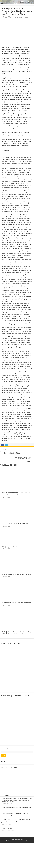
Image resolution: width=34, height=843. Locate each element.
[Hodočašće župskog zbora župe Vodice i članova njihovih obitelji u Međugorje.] (2, 827)
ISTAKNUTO (5, 17)
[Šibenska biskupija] (17, 2)
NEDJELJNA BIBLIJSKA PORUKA (16, 17)
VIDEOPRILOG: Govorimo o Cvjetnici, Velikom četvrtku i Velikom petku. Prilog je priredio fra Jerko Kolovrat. (11, 452)
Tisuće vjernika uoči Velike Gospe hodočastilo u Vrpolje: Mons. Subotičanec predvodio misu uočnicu (17, 632)
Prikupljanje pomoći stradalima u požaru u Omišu (15, 547)
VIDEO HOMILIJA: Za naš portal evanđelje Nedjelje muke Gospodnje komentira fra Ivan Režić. (22, 459)
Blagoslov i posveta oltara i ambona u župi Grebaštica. (16, 574)
